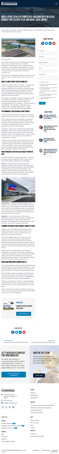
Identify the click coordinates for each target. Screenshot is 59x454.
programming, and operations (21, 161)
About (32, 417)
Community (5, 13)
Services (32, 389)
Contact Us (33, 430)
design (11, 161)
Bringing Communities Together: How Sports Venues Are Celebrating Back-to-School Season (50, 129)
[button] (12, 332)
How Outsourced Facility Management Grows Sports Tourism (49, 140)
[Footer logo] (7, 390)
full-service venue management (21, 278)
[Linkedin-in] (9, 407)
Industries (33, 402)
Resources (3, 431)
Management (13, 13)
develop (13, 275)
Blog (7, 30)
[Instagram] (2, 407)
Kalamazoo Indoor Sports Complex (11, 425)
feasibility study (12, 237)
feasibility (29, 276)
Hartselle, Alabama (6, 423)
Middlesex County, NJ (7, 428)
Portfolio (3, 421)
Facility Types (4, 417)
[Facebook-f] (6, 407)
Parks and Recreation (25, 13)
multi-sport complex (17, 75)
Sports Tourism (38, 13)
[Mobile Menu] (56, 4)
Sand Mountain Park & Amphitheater (21, 108)
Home (3, 30)
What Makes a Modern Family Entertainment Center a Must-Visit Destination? (50, 117)
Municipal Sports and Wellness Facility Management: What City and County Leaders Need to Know (50, 152)
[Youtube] (13, 407)
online (33, 291)
